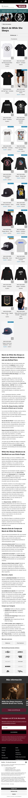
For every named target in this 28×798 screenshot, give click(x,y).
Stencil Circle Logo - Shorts (21, 91)
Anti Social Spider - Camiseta (20, 120)
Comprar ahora (22, 11)
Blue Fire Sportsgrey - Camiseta (21, 258)
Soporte (3, 750)
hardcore (21, 461)
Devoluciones (5, 757)
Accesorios (7, 619)
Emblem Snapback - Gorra (7, 204)
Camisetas (7, 608)
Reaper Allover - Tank (7, 231)
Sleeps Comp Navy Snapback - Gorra (7, 344)
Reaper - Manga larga (21, 176)
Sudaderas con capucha (10, 610)
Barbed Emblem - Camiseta (7, 177)
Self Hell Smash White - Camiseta (7, 63)
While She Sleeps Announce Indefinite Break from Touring (12, 702)
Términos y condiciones (18, 753)
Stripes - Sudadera (20, 286)
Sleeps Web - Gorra (7, 258)
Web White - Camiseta (7, 147)
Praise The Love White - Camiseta (20, 148)
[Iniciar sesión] (21, 1)
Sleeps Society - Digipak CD (7, 314)
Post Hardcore (20, 643)
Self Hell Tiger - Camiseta (7, 91)
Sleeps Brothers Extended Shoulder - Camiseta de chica (21, 315)
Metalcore (7, 643)
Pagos (3, 752)
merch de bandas (17, 445)
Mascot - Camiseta (20, 62)
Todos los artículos (14, 710)
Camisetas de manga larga (11, 615)
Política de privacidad (20, 757)
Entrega (3, 755)
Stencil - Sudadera (7, 119)
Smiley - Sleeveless (20, 204)
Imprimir (17, 750)
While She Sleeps (7, 60)
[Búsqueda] (12, 6)
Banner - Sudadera (20, 231)
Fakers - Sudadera (7, 286)
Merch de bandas (7, 24)
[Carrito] (25, 1)
